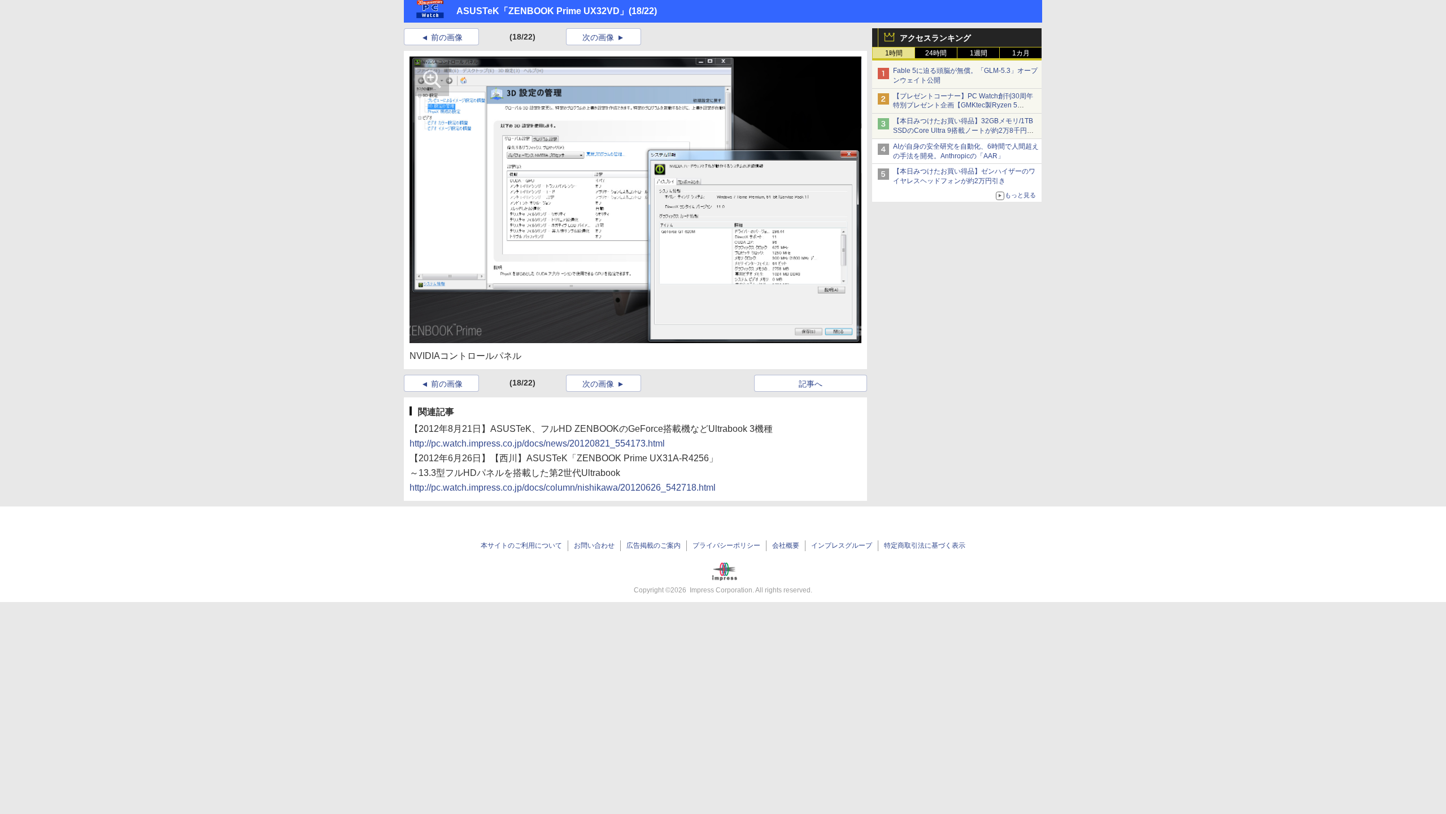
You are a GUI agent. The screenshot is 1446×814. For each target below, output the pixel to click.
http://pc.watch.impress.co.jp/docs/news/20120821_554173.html (537, 443)
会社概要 (785, 545)
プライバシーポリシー (726, 545)
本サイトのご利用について (521, 545)
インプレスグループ (841, 545)
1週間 (978, 53)
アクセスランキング (935, 37)
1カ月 (1021, 53)
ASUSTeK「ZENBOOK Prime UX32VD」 (542, 11)
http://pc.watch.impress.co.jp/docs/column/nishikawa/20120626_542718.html (563, 487)
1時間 (894, 53)
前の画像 (447, 37)
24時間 (936, 53)
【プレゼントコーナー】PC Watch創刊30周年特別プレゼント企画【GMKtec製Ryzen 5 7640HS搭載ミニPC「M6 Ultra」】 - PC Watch (965, 105)
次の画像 (598, 37)
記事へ (810, 383)
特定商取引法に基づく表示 (924, 545)
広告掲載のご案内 (653, 545)
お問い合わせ (594, 545)
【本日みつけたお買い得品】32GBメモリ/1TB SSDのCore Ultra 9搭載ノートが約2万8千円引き (963, 130)
